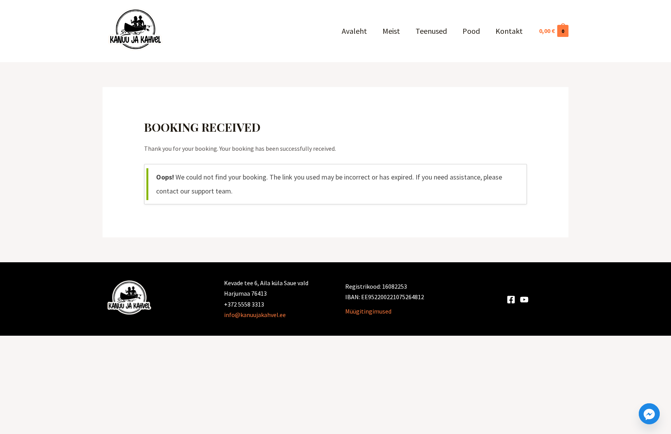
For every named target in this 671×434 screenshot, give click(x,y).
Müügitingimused (368, 311)
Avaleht (354, 31)
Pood (471, 31)
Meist (391, 31)
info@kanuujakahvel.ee (255, 315)
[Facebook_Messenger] (649, 413)
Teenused (431, 31)
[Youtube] (524, 299)
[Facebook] (511, 299)
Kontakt (509, 31)
